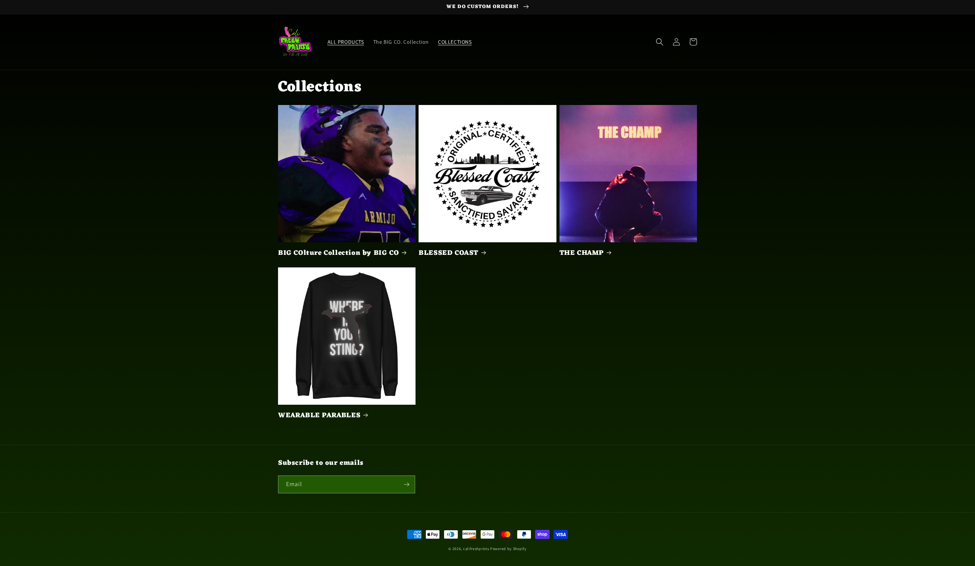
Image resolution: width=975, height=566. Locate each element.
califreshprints (476, 548)
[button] (659, 41)
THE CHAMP (581, 253)
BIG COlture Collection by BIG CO (338, 253)
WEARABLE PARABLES (319, 415)
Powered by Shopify (508, 548)
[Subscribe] (406, 484)
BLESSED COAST (448, 253)
